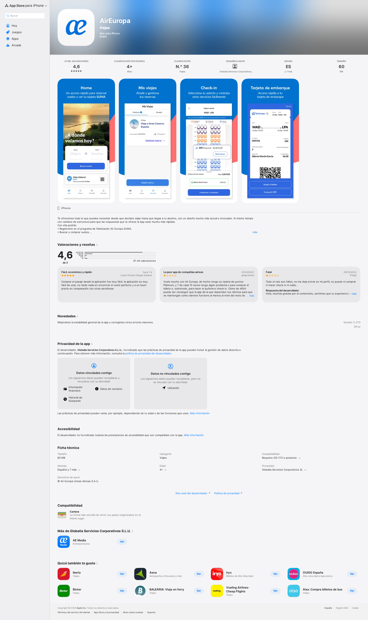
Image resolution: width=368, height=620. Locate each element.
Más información (200, 413)
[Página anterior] (53, 284)
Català (355, 608)
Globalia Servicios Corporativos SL (282, 469)
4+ (161, 469)
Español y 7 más (67, 469)
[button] (25, 26)
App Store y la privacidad (106, 612)
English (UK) (342, 608)
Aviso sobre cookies (133, 612)
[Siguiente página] (364, 284)
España (328, 608)
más (255, 232)
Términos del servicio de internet (74, 612)
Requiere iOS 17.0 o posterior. (279, 457)
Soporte (151, 612)
